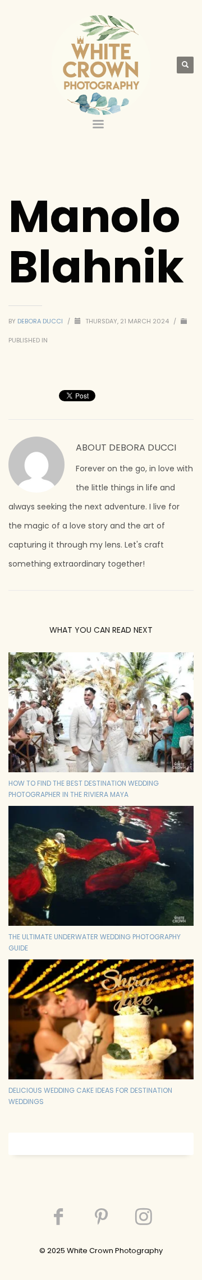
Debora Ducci (41, 321)
